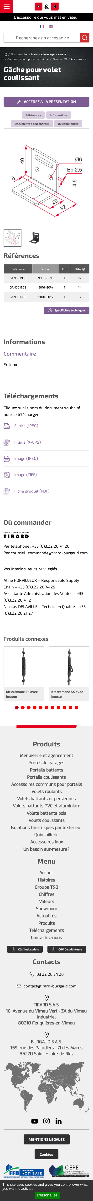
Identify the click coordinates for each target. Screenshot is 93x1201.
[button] (6, 6)
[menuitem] (41, 26)
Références (33, 115)
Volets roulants (46, 791)
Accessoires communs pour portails (46, 784)
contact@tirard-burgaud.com (50, 985)
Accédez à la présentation (49, 101)
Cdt (64, 269)
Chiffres (46, 894)
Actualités (46, 916)
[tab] (12, 238)
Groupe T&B (46, 887)
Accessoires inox (46, 842)
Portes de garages (46, 763)
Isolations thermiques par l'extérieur (46, 827)
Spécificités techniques (70, 310)
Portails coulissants (46, 777)
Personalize (47, 1195)
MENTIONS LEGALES (47, 1139)
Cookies (46, 1154)
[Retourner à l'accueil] (46, 7)
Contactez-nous (46, 937)
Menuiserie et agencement (46, 755)
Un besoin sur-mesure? (46, 849)
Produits (46, 923)
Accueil (46, 873)
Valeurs (46, 901)
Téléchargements (46, 930)
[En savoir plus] (24, 1171)
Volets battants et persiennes (46, 799)
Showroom (46, 909)
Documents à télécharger (32, 123)
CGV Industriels (28, 949)
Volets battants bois (46, 813)
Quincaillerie (46, 835)
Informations (58, 115)
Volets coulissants (47, 820)
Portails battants (46, 770)
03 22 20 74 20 (50, 974)
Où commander (68, 123)
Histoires (46, 880)
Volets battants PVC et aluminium (46, 806)
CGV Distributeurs (70, 949)
